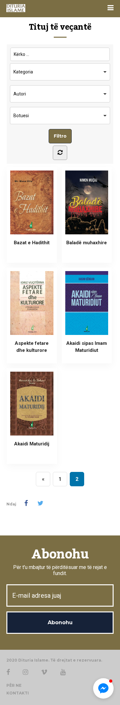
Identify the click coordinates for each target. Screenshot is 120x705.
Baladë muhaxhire (86, 243)
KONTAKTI (17, 693)
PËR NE (13, 685)
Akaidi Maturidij (31, 444)
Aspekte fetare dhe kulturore (32, 346)
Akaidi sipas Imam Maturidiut (86, 346)
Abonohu (60, 554)
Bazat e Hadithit (32, 243)
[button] (103, 688)
